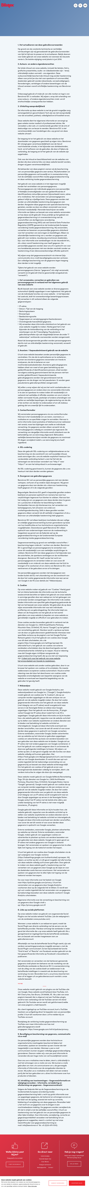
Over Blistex (45, 1161)
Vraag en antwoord (45, 1164)
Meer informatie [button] (32, 1186)
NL (80, 5)
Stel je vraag (74, 1163)
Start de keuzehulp (15, 1164)
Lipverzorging (45, 1156)
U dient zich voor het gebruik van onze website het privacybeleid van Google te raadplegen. (39, 659)
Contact (50, 1167)
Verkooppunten (41, 1167)
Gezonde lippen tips (45, 1159)
